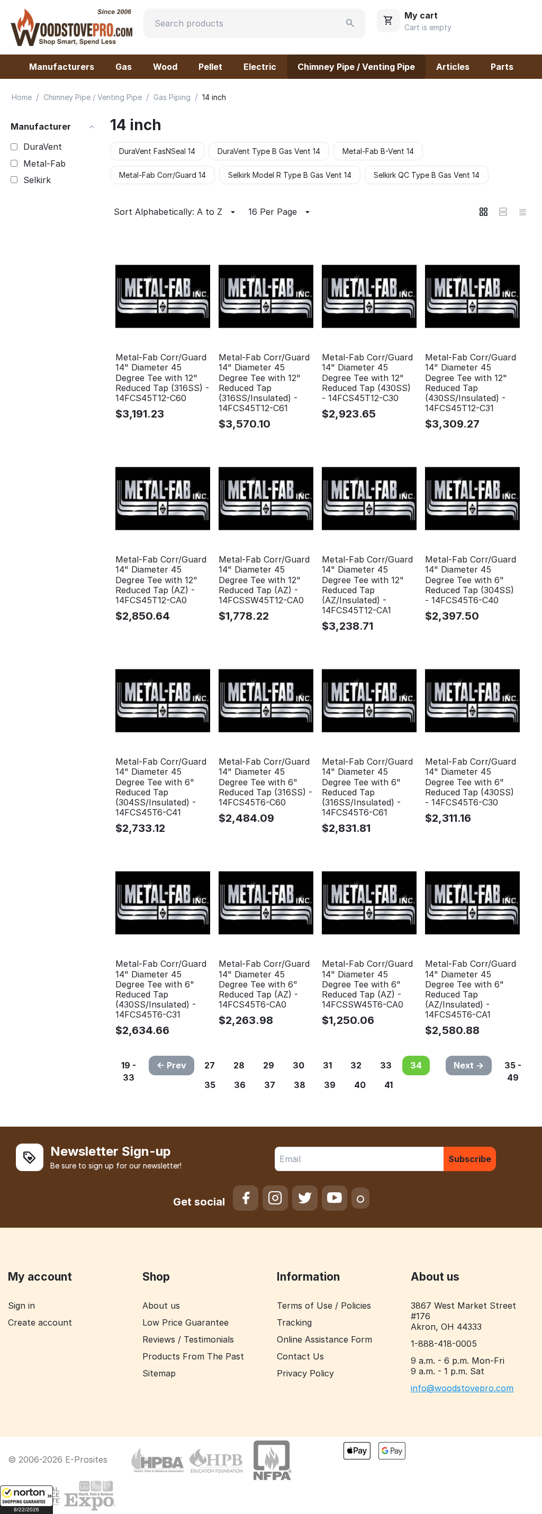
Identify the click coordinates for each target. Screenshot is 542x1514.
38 (299, 1085)
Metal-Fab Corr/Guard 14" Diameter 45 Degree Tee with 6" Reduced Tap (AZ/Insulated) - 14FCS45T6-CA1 (470, 989)
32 (356, 1065)
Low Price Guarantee (185, 1322)
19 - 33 (128, 1071)
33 (386, 1065)
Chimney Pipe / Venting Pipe (356, 66)
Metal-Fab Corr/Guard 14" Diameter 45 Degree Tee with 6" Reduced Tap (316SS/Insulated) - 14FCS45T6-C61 (367, 787)
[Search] (350, 23)
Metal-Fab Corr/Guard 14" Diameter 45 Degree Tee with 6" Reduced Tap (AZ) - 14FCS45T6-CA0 (264, 984)
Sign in (21, 1305)
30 (298, 1065)
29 (268, 1065)
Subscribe (469, 1159)
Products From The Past (193, 1356)
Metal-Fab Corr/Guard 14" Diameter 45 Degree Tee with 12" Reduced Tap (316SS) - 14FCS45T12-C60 (162, 377)
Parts (502, 66)
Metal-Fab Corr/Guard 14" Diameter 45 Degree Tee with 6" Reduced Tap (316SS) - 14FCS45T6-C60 (265, 782)
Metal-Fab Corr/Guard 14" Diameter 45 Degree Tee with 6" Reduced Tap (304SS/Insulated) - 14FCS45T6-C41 (160, 787)
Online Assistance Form (324, 1339)
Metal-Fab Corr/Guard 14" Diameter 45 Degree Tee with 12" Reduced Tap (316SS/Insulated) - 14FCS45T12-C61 (264, 382)
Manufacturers (61, 66)
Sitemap (159, 1373)
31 (327, 1065)
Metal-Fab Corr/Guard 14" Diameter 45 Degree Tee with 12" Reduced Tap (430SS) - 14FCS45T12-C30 (367, 377)
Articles (452, 66)
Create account (40, 1322)
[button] (26, 1499)
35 (209, 1085)
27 (209, 1065)
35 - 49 (512, 1071)
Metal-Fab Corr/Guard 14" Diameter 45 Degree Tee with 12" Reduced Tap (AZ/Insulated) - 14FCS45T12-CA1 (367, 585)
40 (360, 1085)
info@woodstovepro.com (462, 1388)
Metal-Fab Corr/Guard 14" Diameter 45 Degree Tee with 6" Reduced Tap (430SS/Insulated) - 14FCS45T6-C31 (160, 989)
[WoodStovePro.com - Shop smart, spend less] (71, 26)
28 (239, 1065)
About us (161, 1305)
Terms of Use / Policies (324, 1305)
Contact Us (300, 1356)
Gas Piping (172, 97)
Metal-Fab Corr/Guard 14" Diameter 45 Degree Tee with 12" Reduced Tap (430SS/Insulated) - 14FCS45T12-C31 (470, 382)
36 (240, 1085)
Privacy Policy (305, 1373)
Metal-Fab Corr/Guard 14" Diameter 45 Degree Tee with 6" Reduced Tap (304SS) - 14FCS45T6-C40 (470, 580)
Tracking (294, 1322)
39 (330, 1085)
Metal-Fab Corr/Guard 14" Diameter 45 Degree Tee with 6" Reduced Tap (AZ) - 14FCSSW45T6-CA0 (367, 984)
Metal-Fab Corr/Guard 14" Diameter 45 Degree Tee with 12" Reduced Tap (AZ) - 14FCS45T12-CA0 (160, 580)
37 (269, 1085)
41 (388, 1085)
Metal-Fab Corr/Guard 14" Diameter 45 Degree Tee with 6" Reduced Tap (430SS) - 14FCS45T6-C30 (470, 782)
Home (22, 97)
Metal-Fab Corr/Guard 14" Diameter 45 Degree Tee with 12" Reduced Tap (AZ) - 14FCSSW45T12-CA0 (264, 580)
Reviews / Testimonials (188, 1339)
